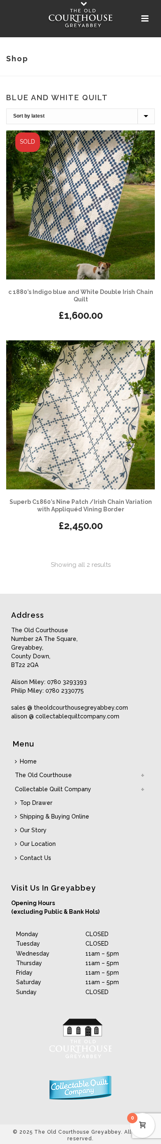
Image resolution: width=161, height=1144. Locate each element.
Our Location (38, 844)
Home (28, 761)
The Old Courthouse (43, 775)
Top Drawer (36, 803)
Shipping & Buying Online (54, 816)
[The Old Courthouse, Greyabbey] (80, 18)
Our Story (33, 830)
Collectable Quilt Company (53, 789)
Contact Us (35, 858)
